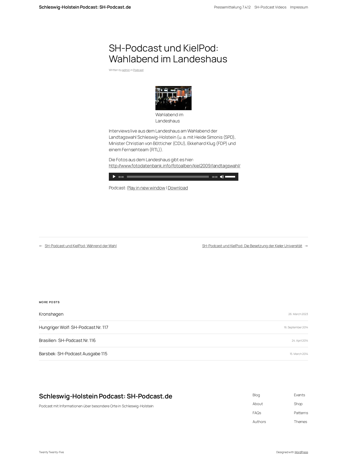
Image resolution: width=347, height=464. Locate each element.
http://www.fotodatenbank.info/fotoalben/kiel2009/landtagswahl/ (175, 166)
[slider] (230, 176)
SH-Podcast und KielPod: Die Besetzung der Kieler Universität (252, 245)
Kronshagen (51, 314)
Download (178, 188)
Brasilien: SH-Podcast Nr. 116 (67, 340)
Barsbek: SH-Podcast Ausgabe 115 (73, 353)
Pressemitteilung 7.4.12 (232, 7)
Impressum (299, 7)
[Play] (114, 177)
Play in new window (146, 188)
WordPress (301, 452)
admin (126, 70)
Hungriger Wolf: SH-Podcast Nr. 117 (73, 327)
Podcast (138, 70)
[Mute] (222, 177)
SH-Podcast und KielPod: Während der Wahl (81, 245)
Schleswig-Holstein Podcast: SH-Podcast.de (85, 7)
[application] (173, 177)
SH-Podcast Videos (270, 7)
